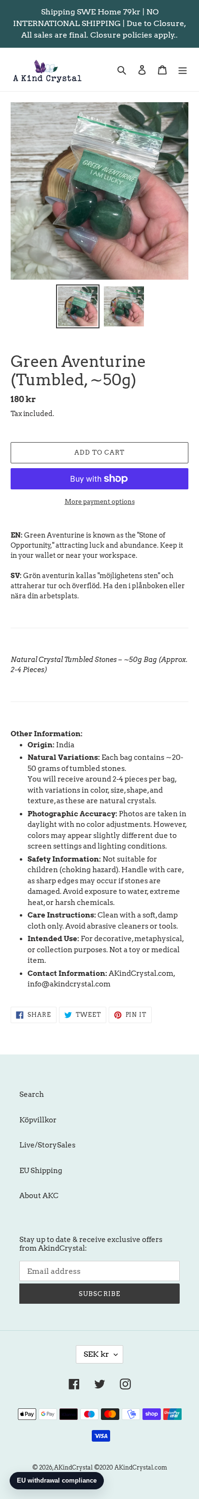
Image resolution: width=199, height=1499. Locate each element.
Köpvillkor (38, 1120)
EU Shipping (40, 1170)
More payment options (100, 501)
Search (31, 1094)
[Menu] (182, 69)
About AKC (38, 1195)
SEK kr (96, 1354)
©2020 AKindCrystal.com (130, 1467)
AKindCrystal (73, 1467)
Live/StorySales (47, 1145)
